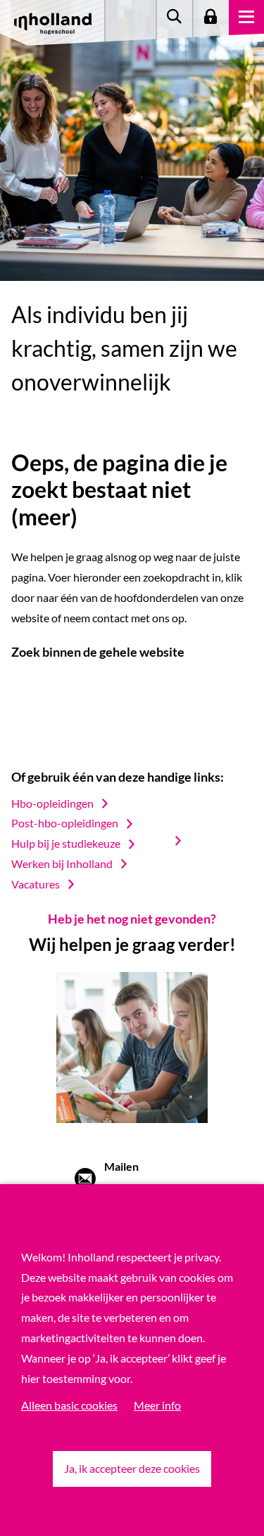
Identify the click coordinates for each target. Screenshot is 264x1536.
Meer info (157, 1405)
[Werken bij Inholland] (185, 841)
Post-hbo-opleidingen (64, 822)
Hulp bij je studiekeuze (65, 843)
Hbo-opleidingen (52, 803)
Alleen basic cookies (69, 1405)
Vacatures (35, 884)
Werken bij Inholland (62, 863)
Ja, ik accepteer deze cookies (132, 1468)
